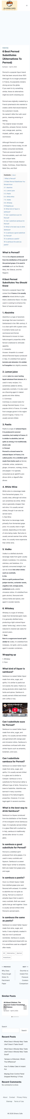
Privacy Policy (22, 1097)
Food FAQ (5, 48)
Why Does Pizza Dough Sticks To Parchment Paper (6, 975)
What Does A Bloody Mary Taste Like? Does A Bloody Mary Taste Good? (16, 1051)
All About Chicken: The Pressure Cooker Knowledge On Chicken (14, 1005)
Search (4, 1027)
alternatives (11, 953)
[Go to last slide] (4, 1007)
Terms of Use (19, 1101)
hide (13, 175)
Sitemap (9, 1101)
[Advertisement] (15, 27)
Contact (12, 1097)
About (5, 1097)
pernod (19, 953)
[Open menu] (26, 5)
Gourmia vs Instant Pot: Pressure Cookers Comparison (23, 975)
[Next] (25, 1007)
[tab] (13, 1016)
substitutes (6, 957)
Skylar (7, 1010)
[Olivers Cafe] (9, 5)
